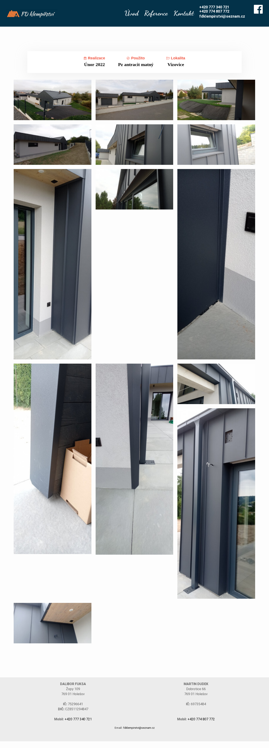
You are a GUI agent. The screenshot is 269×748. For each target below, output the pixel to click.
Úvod (131, 13)
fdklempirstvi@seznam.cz (222, 16)
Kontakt (184, 13)
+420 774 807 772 (214, 11)
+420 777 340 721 (214, 7)
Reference (156, 13)
